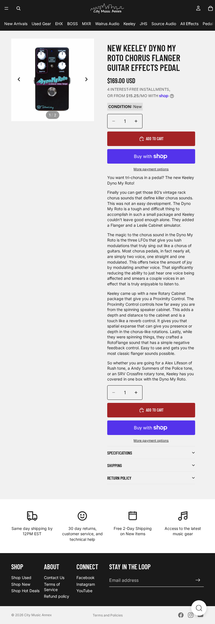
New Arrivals (15, 23)
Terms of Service (52, 587)
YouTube (84, 591)
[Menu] (6, 8)
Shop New (20, 584)
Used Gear (41, 23)
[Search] (18, 8)
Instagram (85, 584)
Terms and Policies (108, 615)
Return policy (119, 477)
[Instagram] (190, 615)
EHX (59, 23)
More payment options (151, 169)
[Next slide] (88, 80)
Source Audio (163, 23)
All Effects (189, 23)
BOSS (72, 23)
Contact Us (54, 577)
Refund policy (56, 596)
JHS (143, 23)
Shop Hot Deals (25, 591)
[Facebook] (180, 615)
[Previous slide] (17, 80)
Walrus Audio (107, 23)
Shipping (114, 465)
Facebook (85, 577)
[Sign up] (198, 580)
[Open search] (199, 608)
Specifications (119, 452)
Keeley (129, 23)
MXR (86, 23)
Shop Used (21, 577)
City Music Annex (38, 615)
